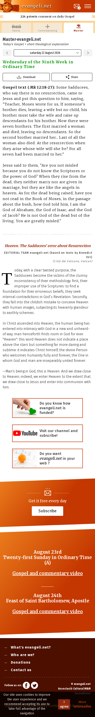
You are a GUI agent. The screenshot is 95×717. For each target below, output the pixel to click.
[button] (87, 6)
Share (74, 77)
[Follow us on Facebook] (26, 686)
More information (82, 704)
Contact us (21, 670)
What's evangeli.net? (31, 647)
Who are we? (22, 655)
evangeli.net (36, 6)
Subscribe (47, 511)
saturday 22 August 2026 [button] (45, 53)
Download (29, 77)
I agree (64, 704)
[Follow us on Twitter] (34, 686)
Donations (20, 662)
